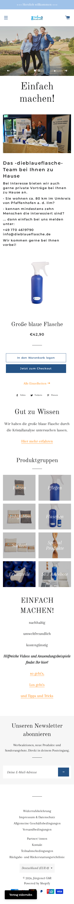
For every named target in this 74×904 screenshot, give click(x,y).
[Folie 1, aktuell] (35, 70)
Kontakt (37, 845)
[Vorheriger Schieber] (8, 71)
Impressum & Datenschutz (37, 817)
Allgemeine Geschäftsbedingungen (37, 823)
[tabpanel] (37, 51)
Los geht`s (37, 685)
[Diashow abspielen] (55, 71)
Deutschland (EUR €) (35, 868)
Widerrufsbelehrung (37, 811)
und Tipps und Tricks (37, 696)
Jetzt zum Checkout (36, 368)
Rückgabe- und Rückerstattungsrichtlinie (37, 857)
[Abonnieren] (63, 772)
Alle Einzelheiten (35, 383)
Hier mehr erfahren (37, 441)
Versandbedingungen (37, 829)
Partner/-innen (37, 838)
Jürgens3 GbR (42, 878)
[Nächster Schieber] (66, 71)
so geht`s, (37, 673)
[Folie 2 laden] (39, 70)
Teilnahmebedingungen (37, 851)
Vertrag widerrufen (20, 894)
